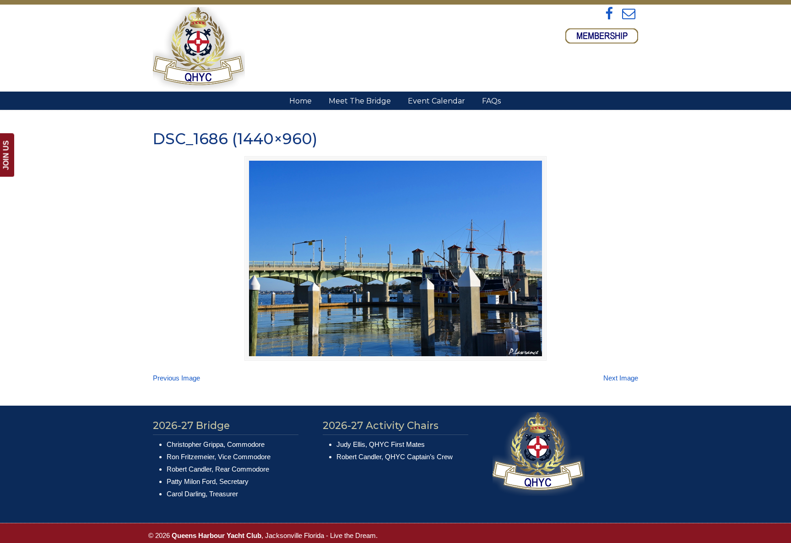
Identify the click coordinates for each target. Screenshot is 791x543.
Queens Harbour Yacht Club (199, 49)
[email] (628, 14)
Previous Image (176, 378)
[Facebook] (609, 14)
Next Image (620, 378)
